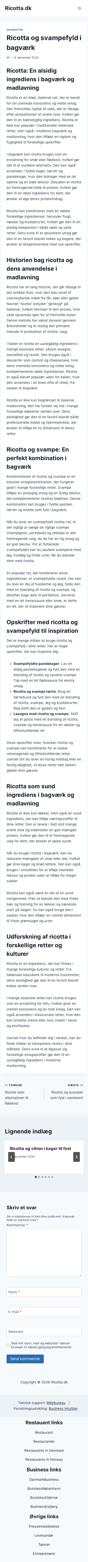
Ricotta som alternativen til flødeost (16, 1094)
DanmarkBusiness (44, 1480)
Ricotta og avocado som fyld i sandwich (66, 1091)
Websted (15, 1332)
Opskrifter (15, 29)
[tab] (36, 1177)
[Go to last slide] (11, 1157)
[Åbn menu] (79, 8)
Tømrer (44, 1545)
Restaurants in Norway (44, 1459)
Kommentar (17, 1225)
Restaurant (44, 1432)
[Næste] (76, 1157)
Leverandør (44, 1535)
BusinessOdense (44, 1498)
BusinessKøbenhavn (44, 1489)
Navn (14, 1292)
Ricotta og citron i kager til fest (40, 1148)
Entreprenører (44, 1554)
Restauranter (44, 1441)
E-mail (15, 1312)
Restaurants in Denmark (44, 1450)
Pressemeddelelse (44, 1526)
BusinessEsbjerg (44, 1507)
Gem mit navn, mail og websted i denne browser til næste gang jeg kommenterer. (41, 1345)
